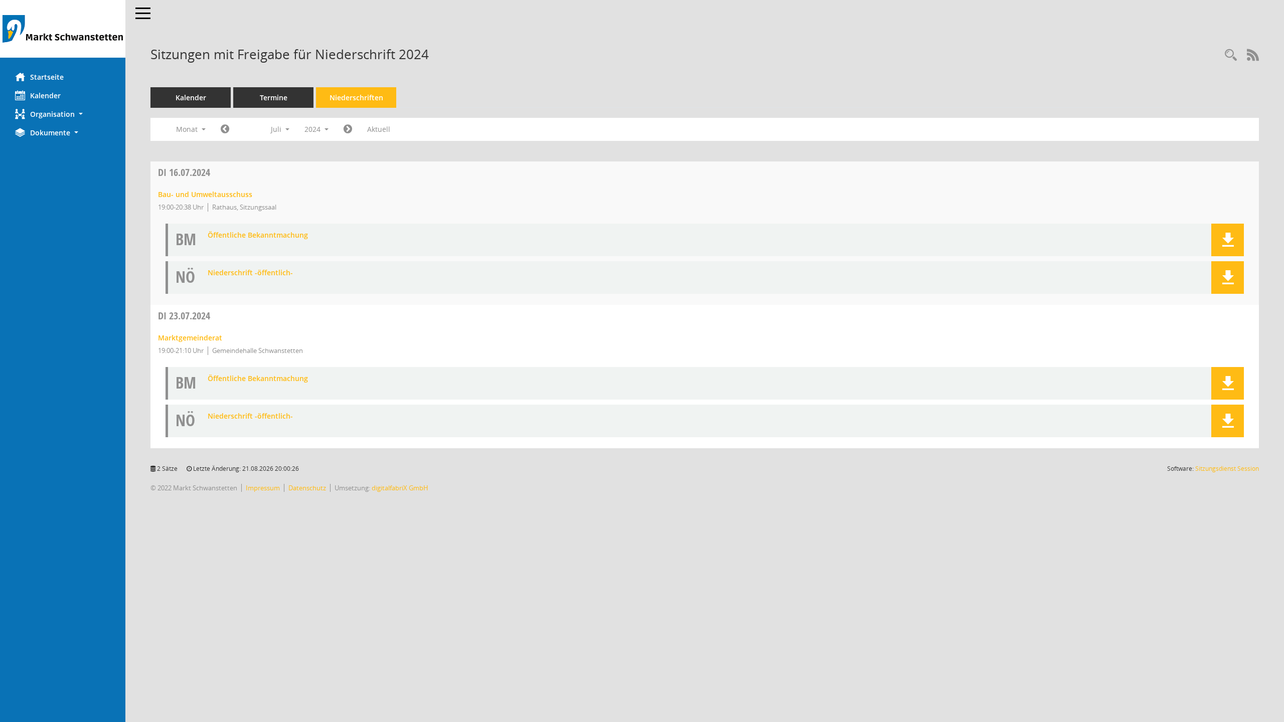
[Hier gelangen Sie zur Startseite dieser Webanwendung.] (62, 29)
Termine (273, 97)
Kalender (45, 95)
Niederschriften (356, 97)
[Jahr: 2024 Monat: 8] (348, 129)
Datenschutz (307, 487)
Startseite (47, 77)
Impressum (263, 487)
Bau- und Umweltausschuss (205, 194)
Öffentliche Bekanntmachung (258, 235)
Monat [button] (188, 129)
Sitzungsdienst (1227, 468)
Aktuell (378, 129)
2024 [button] (313, 129)
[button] (62, 114)
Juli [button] (277, 129)
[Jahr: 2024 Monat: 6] (225, 129)
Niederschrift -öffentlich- (250, 273)
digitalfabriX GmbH (400, 487)
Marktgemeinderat (190, 337)
